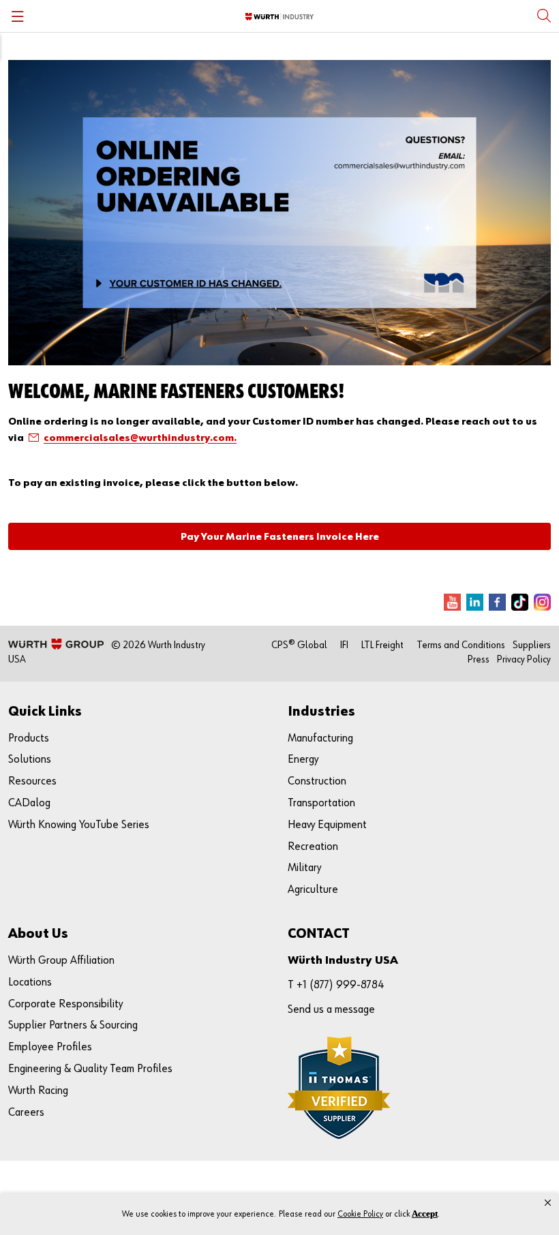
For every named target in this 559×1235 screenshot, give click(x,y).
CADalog (29, 803)
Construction (317, 781)
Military (304, 868)
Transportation (321, 803)
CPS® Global (299, 645)
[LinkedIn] (474, 602)
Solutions (29, 759)
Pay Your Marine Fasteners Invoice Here (280, 537)
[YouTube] (452, 602)
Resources (32, 781)
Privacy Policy (524, 659)
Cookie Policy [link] (360, 1214)
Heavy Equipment (327, 825)
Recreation (313, 847)
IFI (344, 645)
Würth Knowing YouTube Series (78, 825)
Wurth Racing (38, 1091)
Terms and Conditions (461, 645)
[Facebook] (497, 602)
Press (478, 659)
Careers (26, 1112)
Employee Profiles (50, 1047)
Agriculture (313, 890)
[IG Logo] (542, 602)
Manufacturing (320, 738)
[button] (547, 1203)
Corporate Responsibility (65, 1004)
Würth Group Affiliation (61, 960)
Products (28, 738)
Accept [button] (425, 1213)
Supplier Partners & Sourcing (73, 1025)
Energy (303, 759)
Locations (30, 982)
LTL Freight (382, 645)
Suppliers (532, 645)
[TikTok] (519, 602)
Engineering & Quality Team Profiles (90, 1069)
